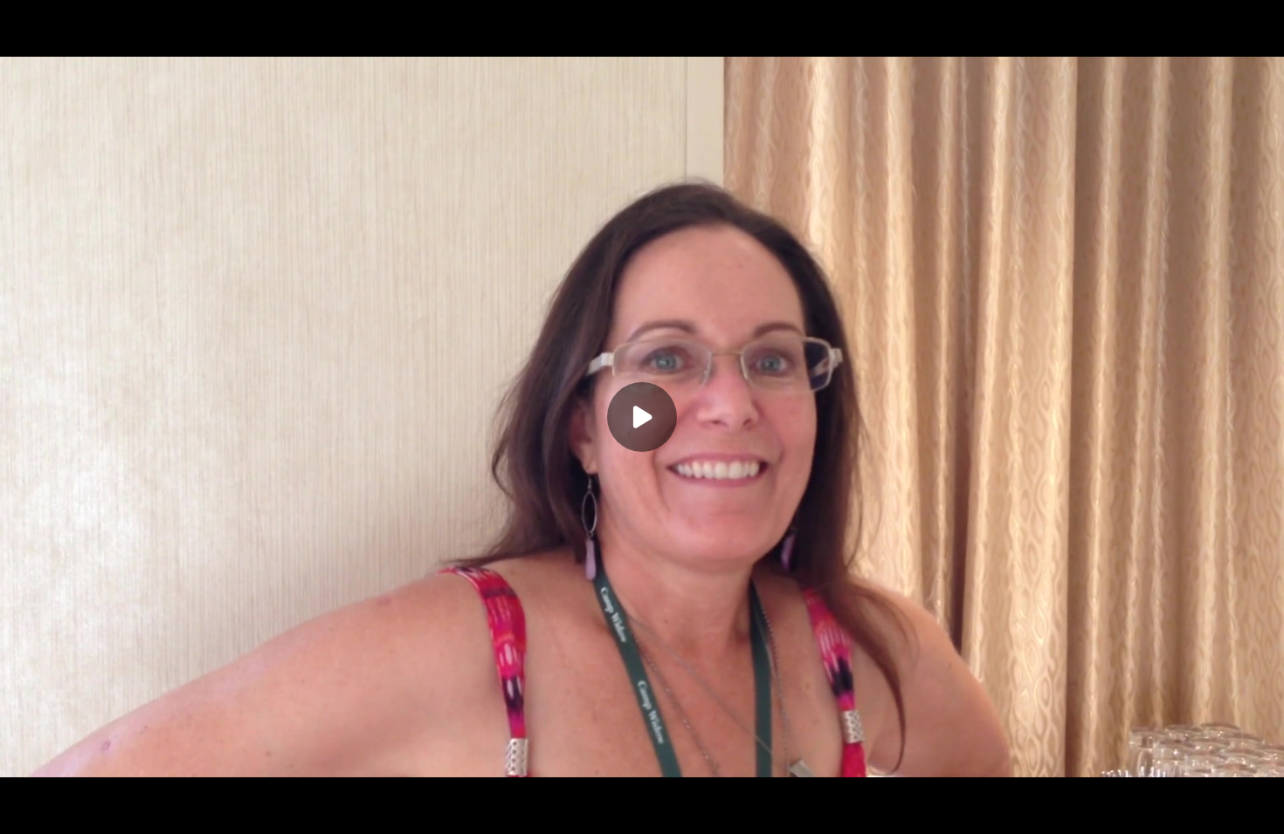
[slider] (642, 783)
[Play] (94, 809)
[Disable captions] (1119, 809)
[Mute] (164, 809)
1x (1190, 804)
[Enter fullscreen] (1259, 809)
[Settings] (1154, 809)
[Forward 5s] (129, 809)
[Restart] (24, 809)
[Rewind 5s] (59, 809)
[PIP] (1224, 809)
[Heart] (642, 809)
